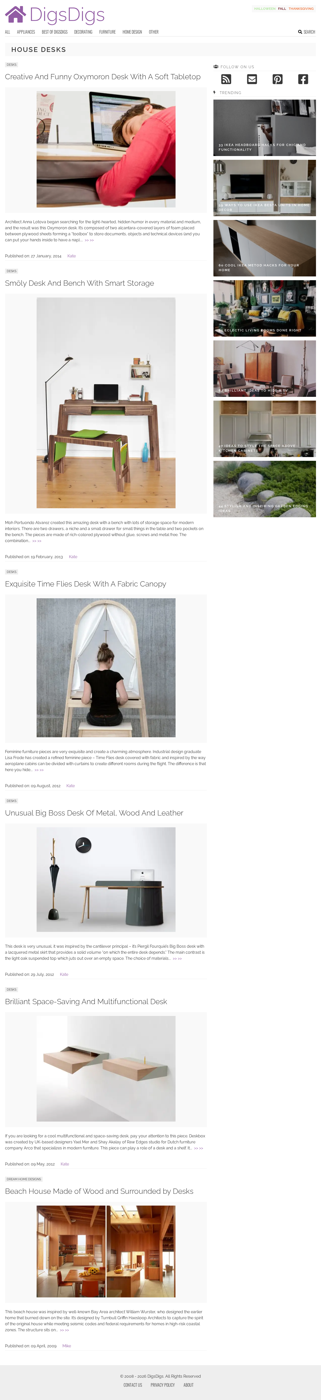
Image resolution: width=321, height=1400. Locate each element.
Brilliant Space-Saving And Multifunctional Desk (86, 1001)
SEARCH (309, 32)
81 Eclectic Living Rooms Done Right (260, 330)
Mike (66, 1346)
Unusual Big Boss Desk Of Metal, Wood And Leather (94, 812)
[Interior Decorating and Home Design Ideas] (54, 25)
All (7, 32)
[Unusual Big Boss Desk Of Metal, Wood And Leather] (106, 930)
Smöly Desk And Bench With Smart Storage (79, 283)
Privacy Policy (163, 1385)
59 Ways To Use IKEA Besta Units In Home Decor (264, 207)
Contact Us (133, 1385)
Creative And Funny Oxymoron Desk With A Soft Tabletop (103, 76)
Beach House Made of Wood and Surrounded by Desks (99, 1191)
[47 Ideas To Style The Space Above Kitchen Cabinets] (264, 429)
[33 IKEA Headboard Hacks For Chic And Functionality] (264, 128)
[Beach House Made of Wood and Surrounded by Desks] (106, 1296)
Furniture (107, 32)
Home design (132, 32)
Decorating (83, 32)
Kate (71, 256)
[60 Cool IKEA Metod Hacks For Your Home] (264, 248)
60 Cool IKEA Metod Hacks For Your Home (259, 267)
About (189, 1385)
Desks (11, 64)
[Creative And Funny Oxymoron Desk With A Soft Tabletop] (106, 206)
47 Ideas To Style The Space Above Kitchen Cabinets (257, 448)
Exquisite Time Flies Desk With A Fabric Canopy (85, 583)
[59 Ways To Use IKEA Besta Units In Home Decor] (264, 188)
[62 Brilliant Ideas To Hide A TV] (264, 368)
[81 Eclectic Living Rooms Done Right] (264, 308)
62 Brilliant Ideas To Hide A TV (253, 390)
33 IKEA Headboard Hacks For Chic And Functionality (262, 147)
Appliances (26, 32)
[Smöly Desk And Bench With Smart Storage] (106, 506)
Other (153, 32)
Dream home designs (24, 1179)
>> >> (89, 240)
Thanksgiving (301, 9)
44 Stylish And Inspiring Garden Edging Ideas (263, 508)
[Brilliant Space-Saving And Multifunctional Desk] (106, 1120)
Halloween (265, 9)
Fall (282, 9)
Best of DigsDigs (54, 32)
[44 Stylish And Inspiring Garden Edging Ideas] (264, 489)
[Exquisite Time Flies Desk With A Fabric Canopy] (106, 735)
